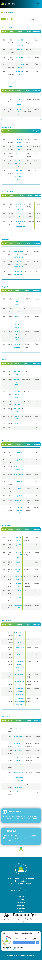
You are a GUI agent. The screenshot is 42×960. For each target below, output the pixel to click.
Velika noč (19, 481)
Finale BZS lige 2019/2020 (20, 42)
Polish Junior (18, 750)
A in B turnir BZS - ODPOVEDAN (18, 264)
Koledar (11, 12)
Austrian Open (19, 647)
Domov (5, 12)
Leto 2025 (15, 819)
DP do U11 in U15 (19, 112)
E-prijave (21, 902)
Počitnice (17, 428)
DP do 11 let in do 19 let (17, 394)
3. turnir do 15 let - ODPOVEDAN (18, 254)
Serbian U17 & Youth (17, 301)
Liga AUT (17, 423)
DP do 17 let (20, 57)
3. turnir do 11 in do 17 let (18, 163)
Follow (24, 942)
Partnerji (21, 905)
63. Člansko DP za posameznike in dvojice (19, 701)
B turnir (18, 154)
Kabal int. (18, 591)
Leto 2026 (7, 819)
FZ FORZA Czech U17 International (19, 510)
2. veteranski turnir (19, 102)
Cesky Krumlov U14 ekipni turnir (17, 321)
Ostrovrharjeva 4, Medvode (11, 949)
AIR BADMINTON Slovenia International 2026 (19, 836)
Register (21, 908)
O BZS (21, 896)
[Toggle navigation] (38, 3)
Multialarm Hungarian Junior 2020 (19, 691)
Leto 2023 (33, 819)
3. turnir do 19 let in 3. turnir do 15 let (20, 207)
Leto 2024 (24, 819)
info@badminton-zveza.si (21, 890)
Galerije (21, 911)
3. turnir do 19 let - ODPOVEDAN (20, 224)
